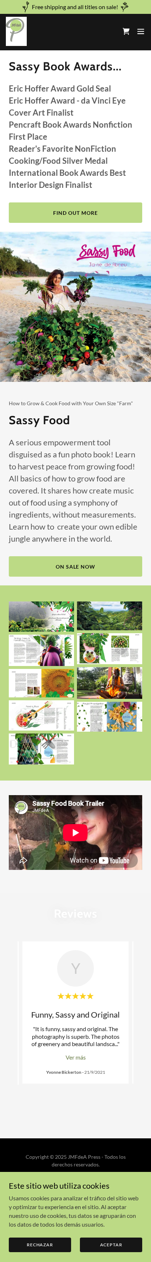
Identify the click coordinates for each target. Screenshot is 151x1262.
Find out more (75, 213)
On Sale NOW (76, 567)
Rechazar (40, 1244)
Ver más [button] (76, 1057)
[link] (16, 31)
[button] (140, 31)
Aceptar (111, 1244)
